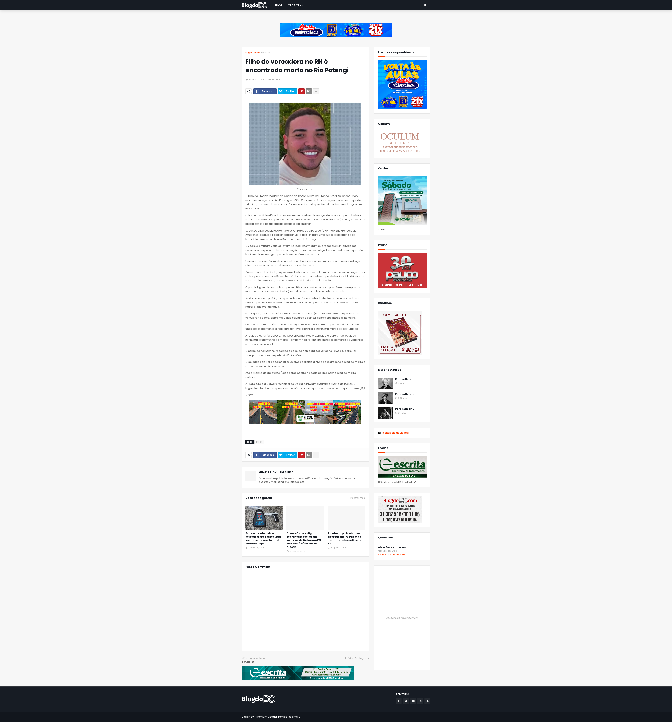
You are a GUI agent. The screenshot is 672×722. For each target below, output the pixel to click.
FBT (300, 717)
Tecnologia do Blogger (395, 432)
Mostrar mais (357, 498)
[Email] (309, 91)
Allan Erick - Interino (276, 472)
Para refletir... (404, 379)
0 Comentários (272, 79)
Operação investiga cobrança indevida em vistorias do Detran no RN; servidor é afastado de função (304, 540)
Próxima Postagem (356, 658)
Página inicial (252, 52)
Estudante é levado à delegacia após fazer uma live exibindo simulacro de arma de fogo (263, 538)
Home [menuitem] (279, 5)
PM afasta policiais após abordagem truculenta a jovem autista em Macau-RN (345, 538)
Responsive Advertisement (402, 618)
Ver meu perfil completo (392, 554)
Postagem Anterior (254, 658)
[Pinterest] (301, 91)
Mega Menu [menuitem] (295, 5)
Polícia (266, 52)
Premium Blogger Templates (273, 717)
